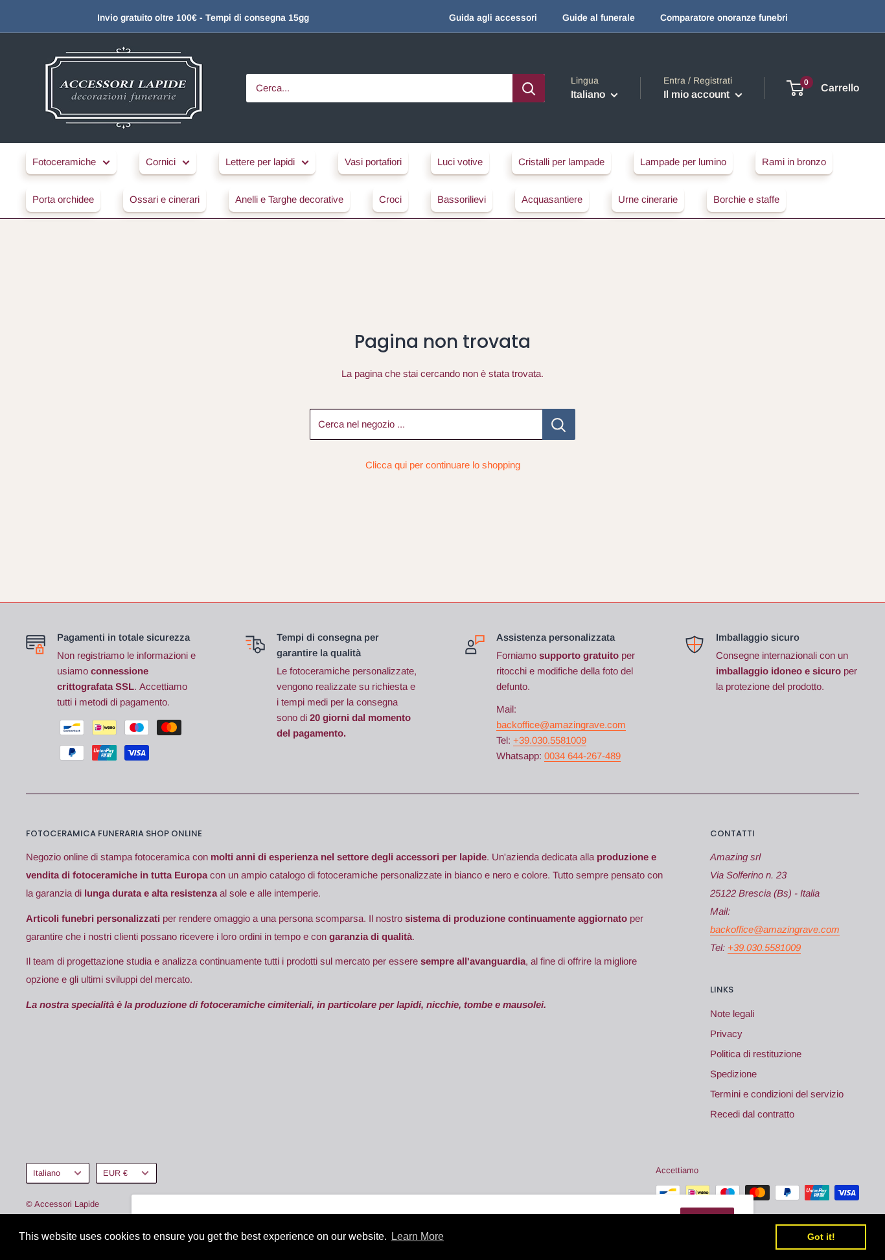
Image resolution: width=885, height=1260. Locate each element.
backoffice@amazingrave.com (561, 724)
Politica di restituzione (755, 1053)
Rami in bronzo (794, 161)
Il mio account (697, 94)
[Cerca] (528, 88)
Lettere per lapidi (260, 161)
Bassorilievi (461, 199)
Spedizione (733, 1073)
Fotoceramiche (64, 161)
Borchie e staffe (746, 199)
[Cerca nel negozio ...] (558, 424)
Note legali (732, 1013)
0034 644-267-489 (582, 755)
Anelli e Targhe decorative (289, 199)
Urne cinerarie (648, 199)
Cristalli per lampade (561, 161)
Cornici (161, 161)
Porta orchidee (63, 199)
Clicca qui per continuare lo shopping (442, 464)
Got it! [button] (821, 1236)
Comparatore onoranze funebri (724, 17)
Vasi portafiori (373, 161)
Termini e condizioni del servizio (777, 1093)
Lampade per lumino (683, 161)
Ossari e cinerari (165, 199)
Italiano (46, 1173)
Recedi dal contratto (752, 1113)
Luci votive (460, 161)
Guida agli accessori (493, 17)
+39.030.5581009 (549, 740)
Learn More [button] (417, 1236)
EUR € (115, 1173)
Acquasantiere (552, 199)
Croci (390, 199)
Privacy (726, 1033)
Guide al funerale (598, 17)
